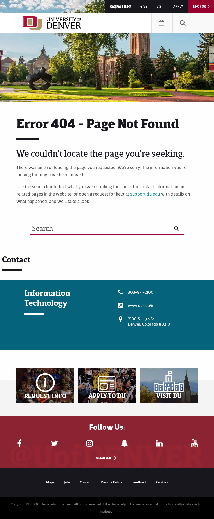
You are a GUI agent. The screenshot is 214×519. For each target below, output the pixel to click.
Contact (85, 482)
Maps (50, 482)
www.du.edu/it (140, 305)
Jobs (67, 482)
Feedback (139, 482)
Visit (160, 6)
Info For (199, 6)
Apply (178, 6)
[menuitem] (182, 23)
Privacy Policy (111, 482)
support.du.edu (145, 194)
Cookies (162, 482)
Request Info (120, 6)
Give (143, 6)
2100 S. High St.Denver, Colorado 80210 (149, 321)
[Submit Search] (176, 228)
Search (182, 23)
